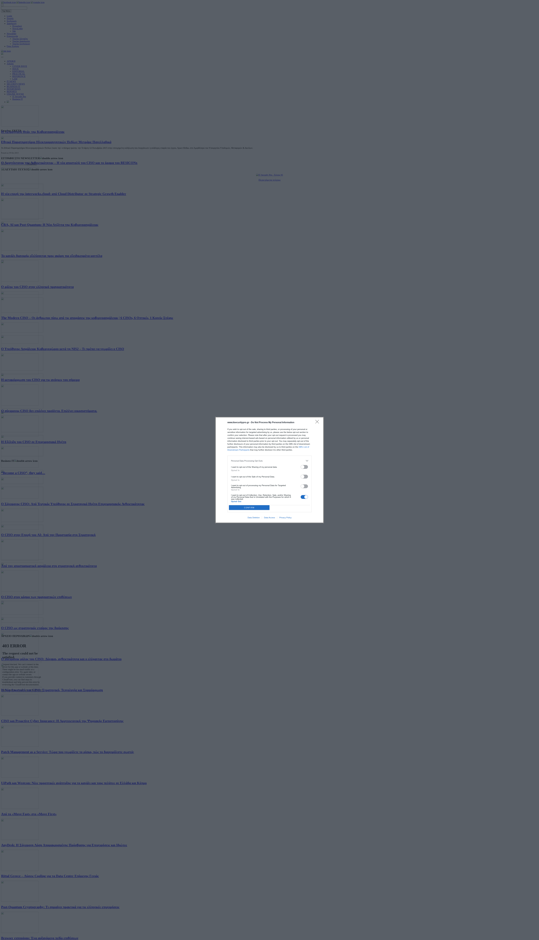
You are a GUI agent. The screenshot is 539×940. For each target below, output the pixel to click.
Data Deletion (254, 517)
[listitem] (269, 460)
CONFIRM (249, 508)
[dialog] (269, 470)
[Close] (318, 422)
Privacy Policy (285, 517)
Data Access (269, 517)
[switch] (304, 467)
